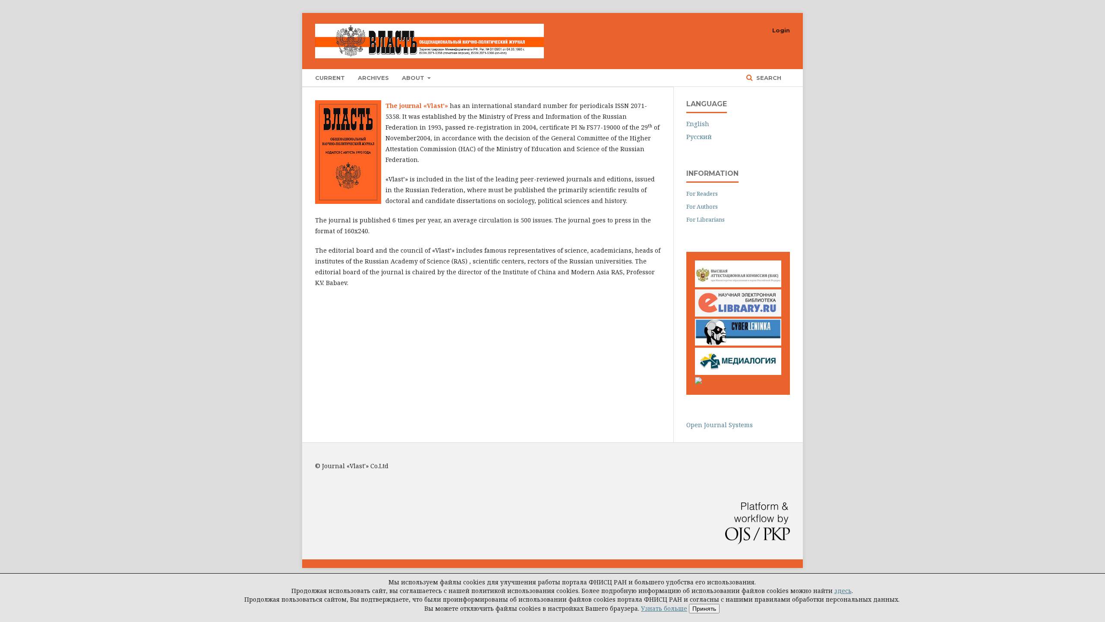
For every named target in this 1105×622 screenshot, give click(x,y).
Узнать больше (664, 608)
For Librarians (705, 219)
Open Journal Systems (719, 425)
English (697, 124)
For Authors (702, 206)
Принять (704, 608)
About (414, 77)
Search (768, 77)
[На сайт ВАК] (738, 285)
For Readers (702, 193)
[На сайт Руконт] (698, 382)
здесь (843, 591)
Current (330, 77)
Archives (373, 77)
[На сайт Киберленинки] (738, 343)
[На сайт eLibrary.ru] (738, 314)
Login (781, 30)
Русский (699, 137)
